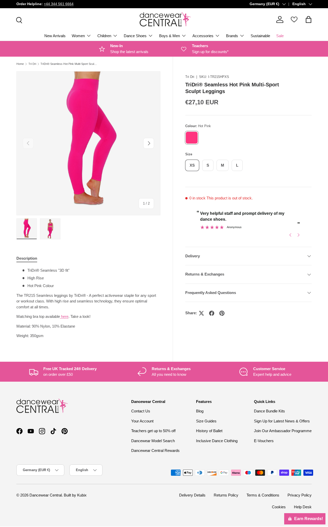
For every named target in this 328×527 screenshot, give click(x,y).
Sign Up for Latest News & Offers (282, 421)
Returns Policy (226, 495)
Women (78, 36)
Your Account (142, 421)
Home (20, 64)
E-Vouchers (264, 441)
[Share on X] (201, 313)
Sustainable (260, 36)
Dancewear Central (45, 495)
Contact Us (140, 411)
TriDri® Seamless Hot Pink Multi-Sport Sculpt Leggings (69, 64)
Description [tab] (26, 258)
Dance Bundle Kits (269, 411)
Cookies (279, 507)
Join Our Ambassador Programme (283, 431)
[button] (308, 19)
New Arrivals (55, 36)
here (64, 316)
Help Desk (303, 507)
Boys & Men (169, 36)
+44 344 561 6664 (59, 4)
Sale (280, 36)
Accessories (202, 36)
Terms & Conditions (263, 495)
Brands (232, 36)
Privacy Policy (300, 495)
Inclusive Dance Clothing (217, 441)
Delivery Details (192, 495)
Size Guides (206, 421)
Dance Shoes (135, 36)
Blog (199, 411)
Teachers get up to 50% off (153, 431)
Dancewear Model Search (153, 441)
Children (104, 36)
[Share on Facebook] (212, 313)
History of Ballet (209, 431)
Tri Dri (32, 64)
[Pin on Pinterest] (222, 313)
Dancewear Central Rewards (155, 450)
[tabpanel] (88, 303)
